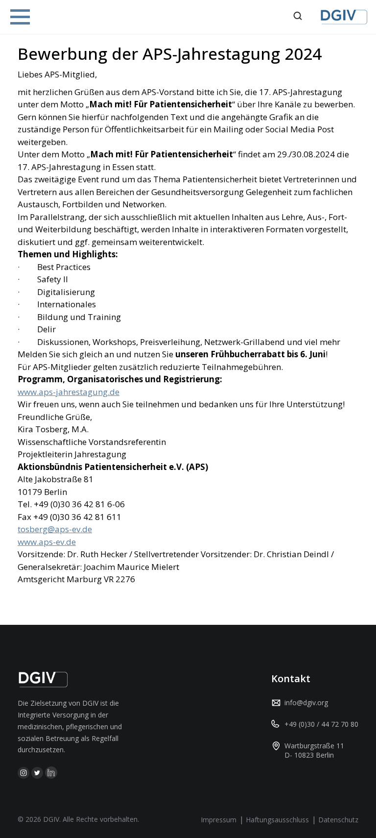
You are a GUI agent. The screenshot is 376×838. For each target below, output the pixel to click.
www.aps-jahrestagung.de (68, 391)
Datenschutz (338, 819)
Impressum (218, 819)
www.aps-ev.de (47, 541)
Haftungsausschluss (277, 819)
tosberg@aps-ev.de (55, 529)
